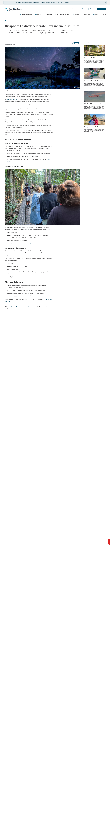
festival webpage (27, 243)
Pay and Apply (102, 8)
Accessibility (76, 8)
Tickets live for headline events (18, 139)
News (14, 20)
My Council (94, 8)
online (17, 276)
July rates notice (55, 2)
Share (75, 44)
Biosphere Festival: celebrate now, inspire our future (24, 307)
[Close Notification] (105, 2)
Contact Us (86, 8)
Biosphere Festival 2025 (13, 99)
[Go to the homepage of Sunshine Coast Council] (23, 8)
